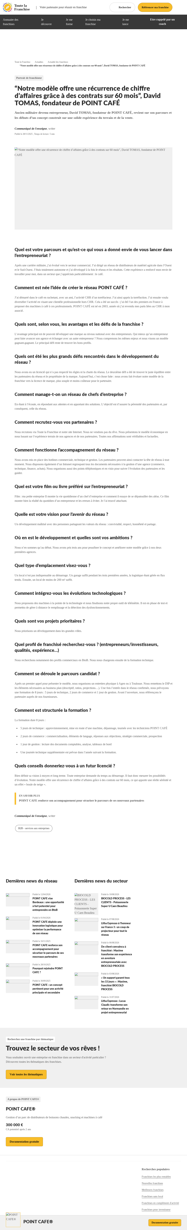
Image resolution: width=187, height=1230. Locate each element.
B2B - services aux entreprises (33, 828)
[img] (34, 21)
